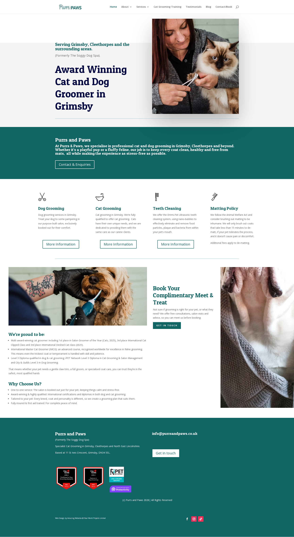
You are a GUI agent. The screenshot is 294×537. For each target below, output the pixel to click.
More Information (60, 244)
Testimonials (193, 7)
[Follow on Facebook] (187, 519)
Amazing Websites (74, 518)
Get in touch (166, 325)
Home (113, 7)
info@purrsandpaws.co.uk (174, 433)
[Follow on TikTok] (200, 519)
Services (141, 7)
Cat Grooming (108, 208)
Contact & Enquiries (75, 164)
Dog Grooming (51, 208)
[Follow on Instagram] (194, 519)
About (125, 7)
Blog (208, 7)
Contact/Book (224, 7)
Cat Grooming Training (167, 7)
